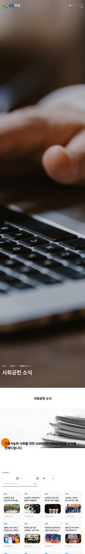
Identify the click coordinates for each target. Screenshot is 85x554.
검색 (35, 483)
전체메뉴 (81, 6)
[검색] (20, 484)
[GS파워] (11, 5)
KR (70, 6)
